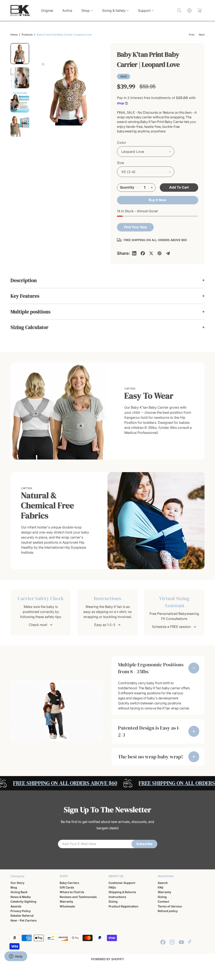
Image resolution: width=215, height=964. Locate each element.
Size (120, 163)
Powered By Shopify (107, 959)
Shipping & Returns (122, 892)
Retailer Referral (22, 915)
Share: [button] (123, 253)
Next (202, 34)
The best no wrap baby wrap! (150, 756)
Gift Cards (67, 887)
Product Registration (123, 906)
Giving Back (19, 892)
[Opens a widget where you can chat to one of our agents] (15, 956)
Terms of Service (170, 906)
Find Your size (135, 227)
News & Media (20, 897)
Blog (13, 887)
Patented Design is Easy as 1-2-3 (149, 731)
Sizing (113, 901)
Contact (163, 901)
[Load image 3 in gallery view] (19, 101)
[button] (87, 10)
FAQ (160, 887)
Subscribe (144, 844)
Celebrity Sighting (23, 901)
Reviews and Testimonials (78, 897)
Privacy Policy (20, 911)
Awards (15, 906)
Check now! (38, 625)
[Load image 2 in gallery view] (19, 77)
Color (121, 142)
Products (27, 34)
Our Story (17, 883)
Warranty (66, 901)
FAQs (112, 887)
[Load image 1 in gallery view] (19, 53)
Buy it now (157, 200)
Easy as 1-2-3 (104, 625)
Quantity (127, 187)
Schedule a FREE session (171, 627)
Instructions (117, 897)
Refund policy (168, 911)
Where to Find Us (72, 892)
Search (163, 883)
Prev (192, 34)
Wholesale (67, 906)
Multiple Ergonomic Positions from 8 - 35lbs (151, 668)
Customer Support (122, 883)
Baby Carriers (69, 883)
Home (14, 34)
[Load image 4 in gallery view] (19, 126)
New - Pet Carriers (23, 920)
